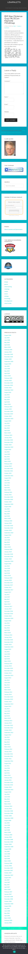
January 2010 (8, 808)
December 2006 (8, 896)
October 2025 (8, 359)
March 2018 (7, 575)
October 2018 (8, 559)
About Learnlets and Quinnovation (13, 229)
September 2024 (8, 390)
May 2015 (7, 656)
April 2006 (7, 915)
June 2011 (7, 768)
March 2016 (7, 632)
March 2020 (7, 518)
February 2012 (8, 749)
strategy (6, 296)
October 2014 (8, 673)
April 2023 (7, 430)
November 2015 (8, 642)
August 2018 (7, 563)
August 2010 (7, 792)
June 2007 (7, 882)
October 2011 (7, 758)
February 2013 (8, 720)
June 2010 (7, 796)
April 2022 (7, 459)
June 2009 (7, 825)
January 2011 (8, 780)
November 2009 (8, 813)
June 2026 (7, 340)
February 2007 (8, 892)
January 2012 (8, 751)
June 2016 (7, 625)
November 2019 (8, 528)
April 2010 (7, 801)
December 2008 (8, 839)
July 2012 (7, 737)
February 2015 (8, 663)
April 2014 (7, 687)
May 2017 (7, 599)
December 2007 (8, 868)
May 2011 (7, 770)
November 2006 (8, 899)
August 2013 (7, 706)
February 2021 (8, 492)
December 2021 (8, 468)
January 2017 (8, 609)
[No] (26, 948)
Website (6, 111)
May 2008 (7, 856)
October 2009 (8, 815)
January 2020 (8, 523)
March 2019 (7, 547)
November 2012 (8, 727)
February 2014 (8, 692)
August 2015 (7, 649)
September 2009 (8, 818)
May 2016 (7, 628)
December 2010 (8, 782)
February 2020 (8, 521)
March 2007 (7, 889)
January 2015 (8, 666)
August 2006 (7, 906)
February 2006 (8, 920)
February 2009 (8, 834)
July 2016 (7, 623)
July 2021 (7, 480)
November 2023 (8, 413)
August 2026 (7, 335)
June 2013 (7, 711)
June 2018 (7, 568)
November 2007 (8, 870)
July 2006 (7, 908)
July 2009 (7, 823)
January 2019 (8, 551)
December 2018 (8, 554)
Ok (14, 951)
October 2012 (8, 730)
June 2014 (7, 682)
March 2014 (7, 689)
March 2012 (7, 746)
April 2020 (7, 516)
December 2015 (8, 639)
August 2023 (7, 421)
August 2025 (7, 364)
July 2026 (7, 337)
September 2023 (8, 418)
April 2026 (7, 345)
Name (6, 97)
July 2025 (7, 366)
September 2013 (8, 704)
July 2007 (7, 880)
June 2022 (7, 454)
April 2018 (7, 573)
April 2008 (7, 858)
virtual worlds (7, 303)
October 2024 (8, 387)
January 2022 (8, 466)
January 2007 (8, 894)
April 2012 (7, 744)
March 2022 (7, 461)
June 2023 (7, 425)
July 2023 (7, 423)
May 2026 (7, 342)
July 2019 (7, 537)
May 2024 (7, 399)
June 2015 (7, 654)
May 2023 (7, 428)
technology (7, 298)
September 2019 (8, 532)
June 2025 (7, 368)
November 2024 (8, 385)
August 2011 (7, 763)
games (6, 284)
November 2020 (8, 499)
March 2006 (7, 918)
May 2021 (7, 485)
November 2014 (8, 670)
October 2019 (8, 530)
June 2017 (7, 597)
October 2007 (8, 873)
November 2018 (8, 556)
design (6, 282)
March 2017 (7, 604)
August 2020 (7, 506)
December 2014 (8, 668)
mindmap (6, 289)
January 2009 (8, 837)
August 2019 (7, 535)
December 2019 (8, 525)
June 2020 (7, 511)
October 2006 (8, 901)
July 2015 (7, 651)
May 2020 (7, 513)
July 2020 (7, 509)
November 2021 (8, 471)
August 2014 (7, 677)
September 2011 (8, 761)
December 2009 (8, 811)
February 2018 (8, 578)
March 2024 (7, 404)
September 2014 (8, 675)
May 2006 (7, 913)
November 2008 (8, 842)
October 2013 (8, 701)
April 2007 (7, 887)
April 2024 (7, 402)
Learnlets (14, 2)
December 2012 (8, 725)
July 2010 (7, 794)
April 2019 (7, 544)
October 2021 (8, 473)
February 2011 (8, 777)
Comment (7, 81)
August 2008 (7, 849)
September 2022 (8, 447)
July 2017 (7, 594)
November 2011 (8, 756)
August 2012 (7, 735)
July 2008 (7, 851)
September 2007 (8, 875)
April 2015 (7, 658)
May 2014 (7, 685)
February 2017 (8, 606)
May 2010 (7, 799)
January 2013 (8, 723)
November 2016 (8, 613)
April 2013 (7, 716)
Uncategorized (8, 301)
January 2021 (8, 494)
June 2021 (7, 482)
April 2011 (7, 773)
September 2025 (8, 361)
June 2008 (7, 853)
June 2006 (7, 911)
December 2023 (8, 411)
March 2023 (7, 433)
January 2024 (8, 409)
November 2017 (8, 585)
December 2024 (8, 383)
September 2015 (8, 647)
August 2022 (7, 449)
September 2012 (8, 732)
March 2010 (7, 804)
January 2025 (8, 380)
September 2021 (8, 475)
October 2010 (8, 787)
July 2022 (7, 452)
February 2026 (8, 349)
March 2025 (7, 375)
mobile (6, 291)
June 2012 (7, 739)
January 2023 (8, 437)
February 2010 (8, 806)
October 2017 (8, 587)
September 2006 (8, 903)
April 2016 (7, 630)
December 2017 (8, 582)
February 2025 (8, 378)
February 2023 (8, 435)
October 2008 (8, 844)
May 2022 (7, 456)
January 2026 (8, 352)
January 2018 (8, 580)
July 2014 (7, 680)
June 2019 (7, 540)
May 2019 (7, 542)
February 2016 (8, 635)
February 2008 (8, 863)
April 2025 (7, 373)
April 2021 (7, 487)
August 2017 (7, 592)
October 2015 (8, 644)
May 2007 (7, 884)
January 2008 (8, 865)
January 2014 (8, 694)
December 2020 (8, 497)
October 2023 (8, 416)
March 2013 (7, 718)
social (6, 293)
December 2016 (8, 611)
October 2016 (8, 616)
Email (6, 104)
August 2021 (7, 478)
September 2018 (8, 561)
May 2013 (7, 713)
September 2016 (8, 618)
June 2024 (7, 397)
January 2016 (8, 637)
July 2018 (7, 566)
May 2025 (7, 371)
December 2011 (8, 754)
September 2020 (8, 504)
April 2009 (7, 830)
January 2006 (8, 922)
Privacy (17, 215)
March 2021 (7, 490)
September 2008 (8, 846)
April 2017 (7, 601)
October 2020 (8, 501)
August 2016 (7, 620)
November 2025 (8, 356)
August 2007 (7, 877)
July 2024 (7, 394)
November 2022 (8, 442)
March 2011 (7, 775)
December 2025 (8, 354)
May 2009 (7, 827)
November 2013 (8, 699)
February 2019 (8, 549)
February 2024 (8, 406)
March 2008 (7, 861)
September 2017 (8, 589)
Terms (13, 215)
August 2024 (7, 392)
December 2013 (8, 697)
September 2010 (8, 789)
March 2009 (7, 832)
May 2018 (7, 570)
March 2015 (7, 661)
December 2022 (8, 440)
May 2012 (7, 742)
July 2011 (6, 765)
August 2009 (7, 820)
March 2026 (7, 347)
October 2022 (8, 444)
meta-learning (8, 286)
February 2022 (8, 463)
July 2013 (7, 708)
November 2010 (8, 785)
